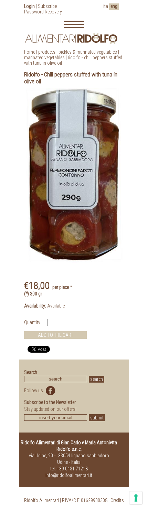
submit (97, 417)
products (46, 52)
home (29, 52)
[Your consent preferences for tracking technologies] (135, 497)
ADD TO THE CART (55, 335)
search (96, 379)
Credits (117, 500)
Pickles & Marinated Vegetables (88, 52)
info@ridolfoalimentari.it (68, 475)
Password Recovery (43, 11)
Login (29, 6)
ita (105, 6)
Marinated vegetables (44, 57)
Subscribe (47, 6)
